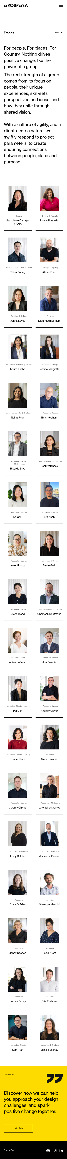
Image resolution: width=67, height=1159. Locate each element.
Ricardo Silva (17, 468)
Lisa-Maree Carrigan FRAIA (17, 222)
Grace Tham (18, 759)
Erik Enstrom (49, 1001)
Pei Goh (17, 710)
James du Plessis (49, 856)
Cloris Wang (18, 613)
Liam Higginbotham (49, 320)
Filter (57, 33)
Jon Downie (49, 662)
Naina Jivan (17, 417)
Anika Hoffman (17, 662)
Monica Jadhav (49, 1049)
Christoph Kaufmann (49, 613)
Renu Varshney (49, 465)
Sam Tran (17, 1049)
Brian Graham (49, 417)
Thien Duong (17, 272)
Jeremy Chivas (17, 807)
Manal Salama (49, 759)
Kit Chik (17, 516)
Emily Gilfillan (17, 856)
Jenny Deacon (17, 952)
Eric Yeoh (49, 516)
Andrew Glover (49, 710)
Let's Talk (18, 1128)
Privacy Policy (9, 1150)
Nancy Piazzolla (49, 220)
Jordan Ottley (18, 1001)
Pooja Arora (49, 952)
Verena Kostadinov (49, 807)
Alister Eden (49, 272)
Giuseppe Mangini (49, 904)
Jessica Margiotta (49, 369)
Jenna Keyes (17, 320)
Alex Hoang (17, 565)
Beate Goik (49, 565)
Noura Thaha (17, 369)
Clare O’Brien (18, 904)
